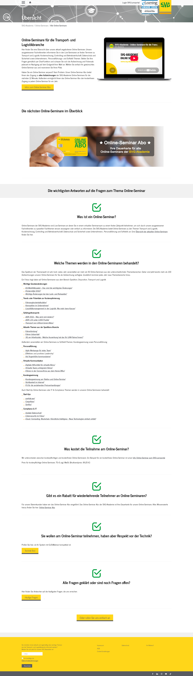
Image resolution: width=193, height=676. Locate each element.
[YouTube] (166, 673)
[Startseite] (30, 2)
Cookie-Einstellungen (103, 651)
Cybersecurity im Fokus (35, 415)
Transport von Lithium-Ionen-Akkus (39, 322)
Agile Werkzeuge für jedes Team (38, 350)
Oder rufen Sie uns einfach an (95, 617)
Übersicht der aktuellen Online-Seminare (152, 231)
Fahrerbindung (31, 331)
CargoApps (30, 401)
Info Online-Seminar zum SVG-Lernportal (149, 457)
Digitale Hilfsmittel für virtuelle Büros (40, 364)
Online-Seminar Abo (47, 507)
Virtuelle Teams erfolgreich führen (39, 367)
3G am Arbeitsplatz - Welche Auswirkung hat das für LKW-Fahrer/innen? (54, 337)
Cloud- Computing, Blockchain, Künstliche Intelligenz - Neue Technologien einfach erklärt (61, 418)
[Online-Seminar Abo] (96, 146)
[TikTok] (170, 673)
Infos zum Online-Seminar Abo (38, 87)
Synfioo (28, 404)
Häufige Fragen (31, 597)
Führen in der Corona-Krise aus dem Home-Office (45, 370)
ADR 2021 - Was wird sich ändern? (40, 316)
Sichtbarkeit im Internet (35, 382)
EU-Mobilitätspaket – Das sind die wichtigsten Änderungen (49, 288)
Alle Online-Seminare (58, 25)
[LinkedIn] (157, 673)
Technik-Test (30, 550)
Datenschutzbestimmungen (30, 661)
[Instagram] (162, 673)
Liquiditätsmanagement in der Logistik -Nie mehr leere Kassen (50, 308)
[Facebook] (153, 673)
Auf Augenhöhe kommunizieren (38, 356)
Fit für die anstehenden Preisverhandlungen (43, 385)
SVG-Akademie (27, 25)
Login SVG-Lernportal (131, 2)
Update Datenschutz (33, 412)
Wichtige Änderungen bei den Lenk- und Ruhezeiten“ (46, 294)
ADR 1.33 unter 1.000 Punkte (37, 319)
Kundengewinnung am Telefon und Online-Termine (45, 379)
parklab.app (30, 398)
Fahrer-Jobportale (32, 334)
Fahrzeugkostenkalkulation (36, 302)
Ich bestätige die (30, 659)
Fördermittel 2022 (33, 291)
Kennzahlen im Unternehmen (37, 305)
